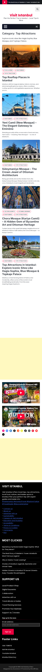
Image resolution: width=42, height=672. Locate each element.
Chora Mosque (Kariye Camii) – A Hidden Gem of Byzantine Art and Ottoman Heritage (20, 221)
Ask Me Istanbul (8, 649)
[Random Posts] (36, 26)
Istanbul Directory (9, 657)
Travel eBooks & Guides (11, 601)
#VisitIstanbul (8, 501)
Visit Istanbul (21, 15)
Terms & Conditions (11, 525)
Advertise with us (10, 513)
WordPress (34, 669)
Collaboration (7, 593)
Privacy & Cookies (10, 528)
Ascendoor (17, 669)
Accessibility (8, 523)
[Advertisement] (21, 359)
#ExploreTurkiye (33, 501)
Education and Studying (12, 520)
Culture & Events (9, 211)
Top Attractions (10, 73)
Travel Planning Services (11, 605)
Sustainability (8, 516)
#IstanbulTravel (20, 501)
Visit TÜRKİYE (7, 645)
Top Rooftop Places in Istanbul (16, 79)
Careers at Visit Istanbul (13, 518)
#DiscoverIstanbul (21, 504)
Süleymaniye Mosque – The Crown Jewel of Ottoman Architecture (19, 172)
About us (7, 511)
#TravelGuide (7, 504)
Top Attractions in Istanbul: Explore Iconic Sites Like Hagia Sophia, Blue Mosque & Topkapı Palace (20, 269)
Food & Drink (8, 70)
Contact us (8, 509)
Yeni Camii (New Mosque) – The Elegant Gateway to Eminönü (19, 125)
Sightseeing (20, 70)
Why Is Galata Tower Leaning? (14, 560)
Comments (8, 530)
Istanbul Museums (24, 211)
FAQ (5, 532)
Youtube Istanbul (9, 653)
